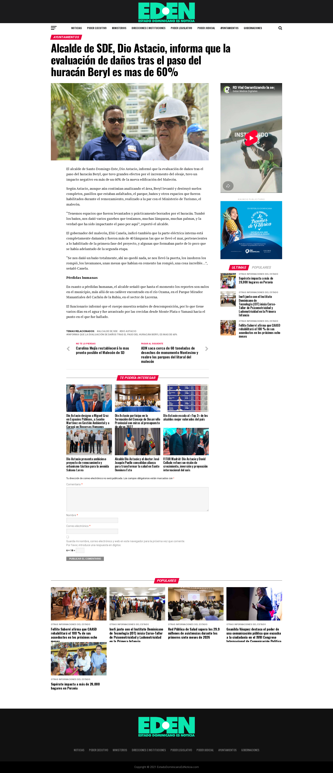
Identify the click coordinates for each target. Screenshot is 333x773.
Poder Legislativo (181, 28)
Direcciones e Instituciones (148, 28)
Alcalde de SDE (108, 331)
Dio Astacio (128, 331)
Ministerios (119, 28)
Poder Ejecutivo (97, 28)
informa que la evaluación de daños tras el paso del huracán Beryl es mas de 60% (122, 334)
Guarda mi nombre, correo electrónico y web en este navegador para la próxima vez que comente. (125, 541)
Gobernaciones (253, 28)
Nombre (72, 515)
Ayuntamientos (229, 28)
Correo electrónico (78, 526)
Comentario (74, 484)
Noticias (76, 28)
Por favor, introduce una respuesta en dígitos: (93, 545)
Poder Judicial (206, 28)
